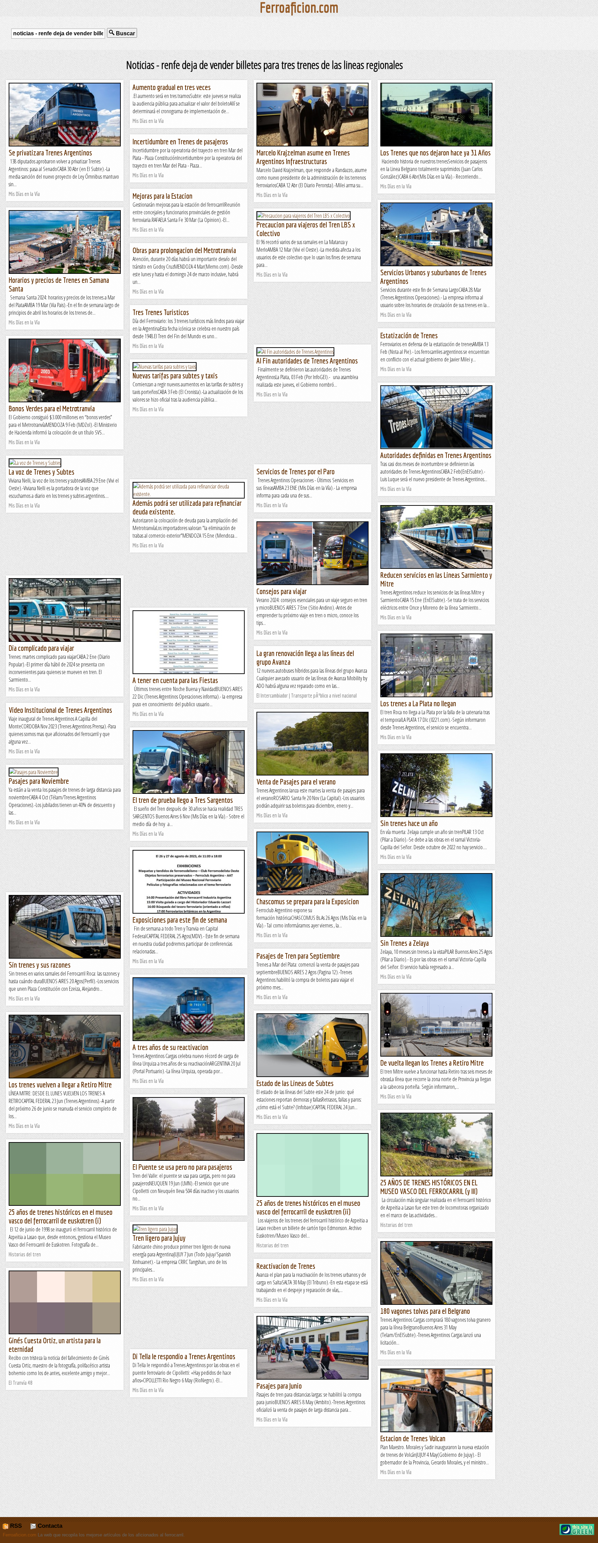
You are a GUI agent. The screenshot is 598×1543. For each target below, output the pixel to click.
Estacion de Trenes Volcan (412, 1438)
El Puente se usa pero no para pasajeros (182, 1167)
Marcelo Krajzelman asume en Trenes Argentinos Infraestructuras (303, 156)
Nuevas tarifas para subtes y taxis (175, 375)
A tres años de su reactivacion (170, 1047)
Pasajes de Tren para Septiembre (298, 955)
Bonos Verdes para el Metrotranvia (52, 408)
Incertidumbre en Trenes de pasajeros (180, 141)
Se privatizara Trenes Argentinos (50, 152)
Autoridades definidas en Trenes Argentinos (435, 455)
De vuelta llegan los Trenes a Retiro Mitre (432, 1062)
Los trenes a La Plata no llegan (418, 703)
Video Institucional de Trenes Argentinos (60, 710)
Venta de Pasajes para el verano (296, 781)
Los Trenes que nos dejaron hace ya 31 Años (435, 152)
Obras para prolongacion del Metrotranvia (184, 250)
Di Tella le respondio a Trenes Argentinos (184, 1356)
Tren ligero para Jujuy (159, 1237)
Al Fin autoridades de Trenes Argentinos (307, 360)
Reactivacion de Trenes (285, 1266)
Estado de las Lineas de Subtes (295, 1083)
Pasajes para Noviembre (39, 781)
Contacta (49, 1526)
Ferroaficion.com (19, 1534)
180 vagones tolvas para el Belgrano (425, 1311)
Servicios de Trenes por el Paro (295, 471)
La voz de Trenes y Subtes (41, 471)
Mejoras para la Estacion (162, 195)
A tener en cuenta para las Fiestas (175, 680)
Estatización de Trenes (409, 335)
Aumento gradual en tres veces (172, 87)
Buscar (125, 33)
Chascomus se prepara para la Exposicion (307, 901)
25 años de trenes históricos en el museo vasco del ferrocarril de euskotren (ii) (308, 1207)
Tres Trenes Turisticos (161, 312)
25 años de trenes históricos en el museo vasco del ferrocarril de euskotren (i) (60, 1216)
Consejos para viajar (281, 591)
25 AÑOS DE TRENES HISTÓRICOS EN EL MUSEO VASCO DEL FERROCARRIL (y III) (429, 1186)
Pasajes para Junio (279, 1385)
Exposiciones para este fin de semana (180, 919)
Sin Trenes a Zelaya (404, 943)
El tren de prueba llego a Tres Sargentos (183, 800)
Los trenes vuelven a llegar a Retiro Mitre (60, 1084)
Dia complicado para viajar (41, 648)
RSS (15, 1526)
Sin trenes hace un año (409, 823)
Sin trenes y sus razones (40, 964)
